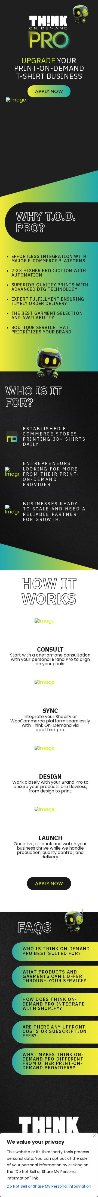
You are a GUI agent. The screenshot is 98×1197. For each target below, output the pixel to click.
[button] (55, 948)
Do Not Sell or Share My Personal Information (49, 1186)
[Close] (94, 1135)
